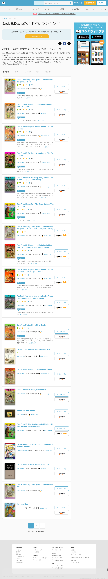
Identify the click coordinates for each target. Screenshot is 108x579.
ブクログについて (56, 550)
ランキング (18, 550)
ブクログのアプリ (56, 555)
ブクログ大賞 (19, 558)
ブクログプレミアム (57, 558)
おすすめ (6, 72)
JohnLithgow (20, 508)
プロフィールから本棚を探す (40, 558)
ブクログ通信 (19, 560)
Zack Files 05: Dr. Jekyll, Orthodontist (31, 390)
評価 (16, 72)
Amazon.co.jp (45, 89)
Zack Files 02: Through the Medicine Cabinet (34, 369)
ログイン (101, 3)
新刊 (37, 72)
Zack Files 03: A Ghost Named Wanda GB (33, 464)
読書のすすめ (19, 562)
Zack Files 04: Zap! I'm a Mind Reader (31, 325)
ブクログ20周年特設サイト (59, 568)
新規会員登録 (90, 3)
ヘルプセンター (75, 552)
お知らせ (73, 550)
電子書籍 (48, 72)
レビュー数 (27, 72)
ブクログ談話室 (20, 556)
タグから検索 (36, 552)
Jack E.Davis (20, 356)
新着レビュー (19, 554)
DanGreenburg (21, 89)
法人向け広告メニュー (76, 554)
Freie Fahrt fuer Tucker (26, 410)
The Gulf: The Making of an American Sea (33, 349)
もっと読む (26, 98)
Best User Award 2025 (57, 565)
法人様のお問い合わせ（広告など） (80, 557)
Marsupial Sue (22, 504)
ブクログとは (78, 3)
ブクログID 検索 (37, 560)
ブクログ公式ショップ (57, 560)
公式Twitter (73, 560)
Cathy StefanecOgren (23, 450)
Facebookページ (75, 562)
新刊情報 (18, 552)
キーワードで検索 (37, 550)
